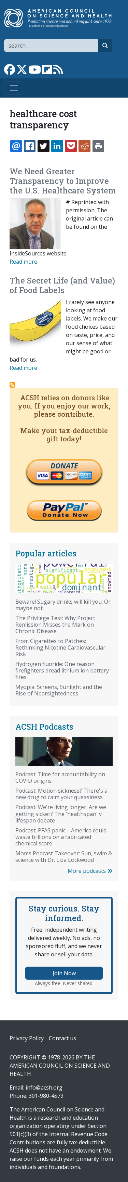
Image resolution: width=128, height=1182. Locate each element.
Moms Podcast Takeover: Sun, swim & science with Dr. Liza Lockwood (63, 857)
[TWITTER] (43, 146)
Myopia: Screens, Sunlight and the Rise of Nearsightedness (58, 690)
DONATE (64, 465)
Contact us (62, 1038)
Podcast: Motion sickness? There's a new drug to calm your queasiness (61, 794)
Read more (23, 261)
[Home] (61, 18)
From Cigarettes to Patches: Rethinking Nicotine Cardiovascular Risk (60, 647)
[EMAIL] (16, 146)
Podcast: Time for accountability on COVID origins (60, 777)
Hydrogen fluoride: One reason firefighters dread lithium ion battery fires (62, 670)
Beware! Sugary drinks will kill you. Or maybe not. (63, 605)
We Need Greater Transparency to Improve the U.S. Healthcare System (63, 180)
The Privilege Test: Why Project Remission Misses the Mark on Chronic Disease (55, 624)
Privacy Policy (27, 1038)
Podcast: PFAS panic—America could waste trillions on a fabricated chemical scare (60, 837)
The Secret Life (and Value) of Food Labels (62, 285)
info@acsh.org (44, 1087)
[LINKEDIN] (57, 146)
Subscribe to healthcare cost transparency (12, 385)
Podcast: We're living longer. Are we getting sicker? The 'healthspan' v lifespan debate (60, 813)
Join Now (64, 973)
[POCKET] (70, 146)
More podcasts (87, 871)
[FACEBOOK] (29, 146)
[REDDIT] (84, 146)
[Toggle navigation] (13, 88)
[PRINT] (98, 146)
